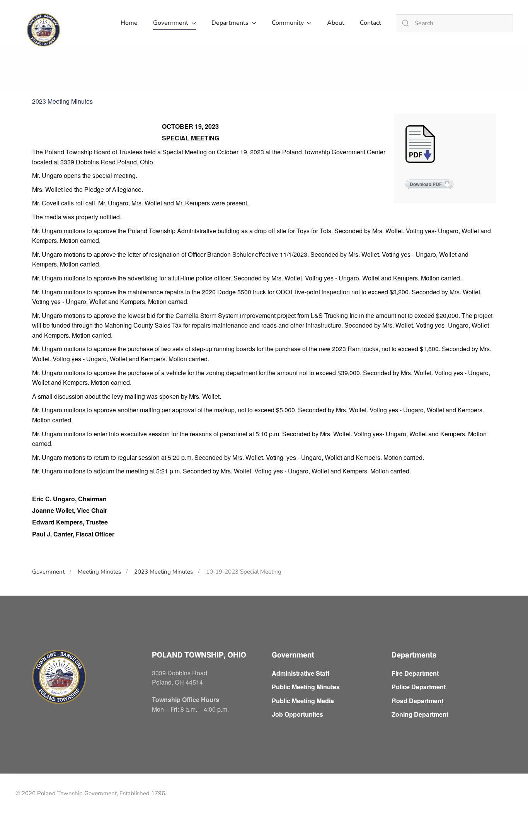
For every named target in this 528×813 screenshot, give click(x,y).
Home (129, 23)
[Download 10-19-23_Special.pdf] (420, 144)
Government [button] (170, 23)
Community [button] (288, 23)
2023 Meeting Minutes (62, 101)
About (335, 23)
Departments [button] (230, 23)
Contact (370, 23)
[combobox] (455, 23)
